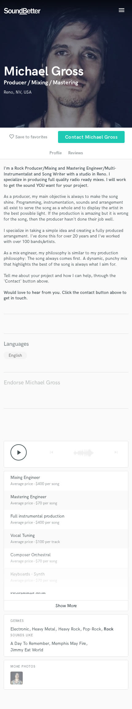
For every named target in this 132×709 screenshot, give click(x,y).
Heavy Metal (43, 629)
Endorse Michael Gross (32, 382)
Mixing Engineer (25, 477)
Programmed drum (28, 593)
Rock (109, 629)
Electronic (19, 629)
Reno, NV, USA (18, 92)
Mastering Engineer (28, 496)
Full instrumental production (37, 516)
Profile (55, 153)
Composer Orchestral (30, 554)
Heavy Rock (69, 629)
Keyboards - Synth (27, 574)
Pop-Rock (92, 629)
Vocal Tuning (22, 535)
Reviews (75, 153)
